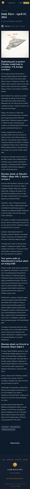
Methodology (10, 459)
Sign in (20, 2)
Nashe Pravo (11, 3)
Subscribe (26, 2)
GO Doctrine (18, 459)
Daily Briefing (15, 427)
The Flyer (4, 10)
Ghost (18, 486)
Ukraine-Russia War (8, 429)
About (3, 459)
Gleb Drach (7, 26)
